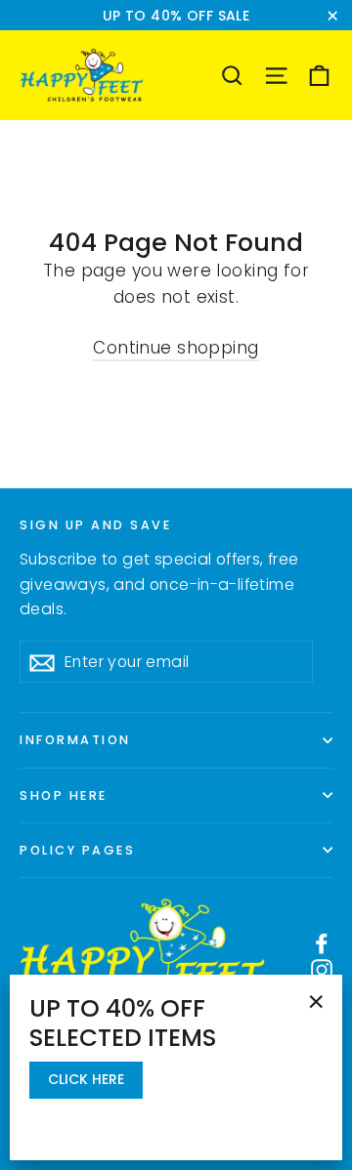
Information (75, 739)
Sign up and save (95, 524)
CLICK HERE (86, 1079)
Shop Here (64, 795)
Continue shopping (175, 347)
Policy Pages (77, 850)
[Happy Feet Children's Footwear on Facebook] (321, 943)
